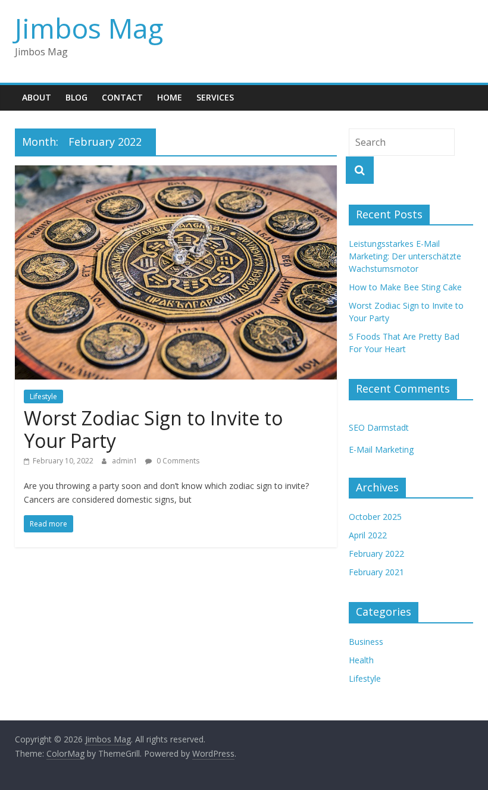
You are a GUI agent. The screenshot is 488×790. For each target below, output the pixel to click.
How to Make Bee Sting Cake (405, 287)
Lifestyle (43, 396)
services (215, 97)
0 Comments (177, 461)
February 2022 (376, 553)
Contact (122, 97)
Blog (76, 97)
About (36, 97)
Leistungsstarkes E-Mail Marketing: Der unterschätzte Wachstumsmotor (405, 256)
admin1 (125, 461)
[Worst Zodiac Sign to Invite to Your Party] (176, 172)
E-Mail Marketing (381, 449)
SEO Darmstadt (379, 427)
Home (169, 97)
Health (361, 660)
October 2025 (375, 516)
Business (366, 641)
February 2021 (376, 572)
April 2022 (368, 535)
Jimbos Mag (89, 28)
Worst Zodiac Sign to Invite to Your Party (153, 429)
